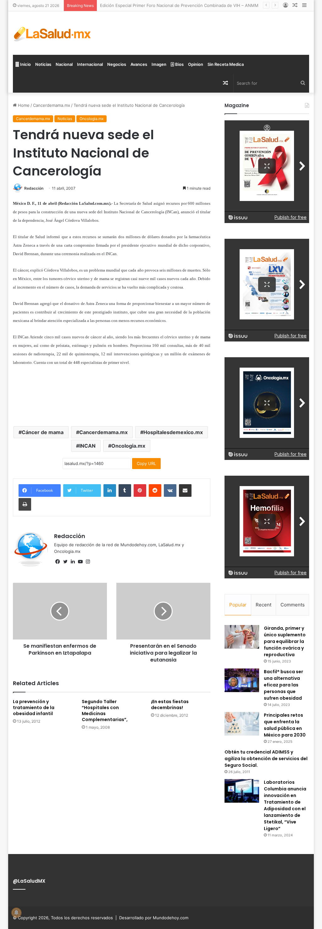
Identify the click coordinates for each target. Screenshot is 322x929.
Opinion (195, 64)
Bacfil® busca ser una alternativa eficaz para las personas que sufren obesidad (283, 684)
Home (23, 105)
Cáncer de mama (43, 432)
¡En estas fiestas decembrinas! (170, 704)
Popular (238, 605)
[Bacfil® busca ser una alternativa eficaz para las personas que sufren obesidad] (242, 680)
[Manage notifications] (16, 913)
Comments (292, 605)
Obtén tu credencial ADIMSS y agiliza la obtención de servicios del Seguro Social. (266, 758)
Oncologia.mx (91, 118)
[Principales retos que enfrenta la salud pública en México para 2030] (242, 724)
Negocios (116, 64)
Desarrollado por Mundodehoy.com (153, 917)
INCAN (87, 446)
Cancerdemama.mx (51, 105)
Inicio (25, 64)
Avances (138, 64)
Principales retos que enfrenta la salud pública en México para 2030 (285, 725)
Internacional (90, 64)
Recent (263, 605)
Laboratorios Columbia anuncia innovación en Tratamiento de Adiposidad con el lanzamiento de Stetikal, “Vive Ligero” (285, 805)
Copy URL (146, 463)
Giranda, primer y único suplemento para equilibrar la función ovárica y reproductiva (285, 641)
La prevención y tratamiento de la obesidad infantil (33, 707)
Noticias (43, 64)
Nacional (64, 64)
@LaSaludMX (29, 881)
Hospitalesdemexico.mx (173, 432)
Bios (179, 64)
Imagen (159, 64)
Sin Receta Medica (226, 64)
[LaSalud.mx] (52, 33)
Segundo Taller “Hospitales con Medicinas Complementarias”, (105, 710)
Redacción (33, 188)
